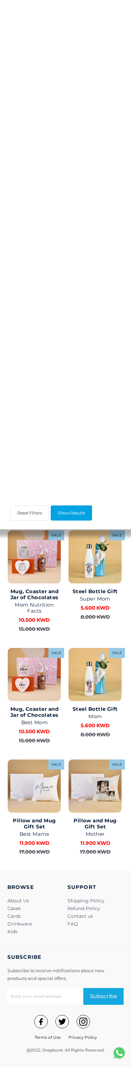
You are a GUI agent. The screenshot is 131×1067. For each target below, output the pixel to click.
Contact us (80, 916)
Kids (12, 932)
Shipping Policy (86, 901)
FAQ (73, 924)
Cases (14, 908)
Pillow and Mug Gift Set (34, 823)
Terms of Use (48, 1037)
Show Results (71, 513)
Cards (14, 916)
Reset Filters (29, 513)
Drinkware (19, 924)
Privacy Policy (83, 1037)
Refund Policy (84, 908)
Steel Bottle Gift (95, 591)
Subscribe (103, 996)
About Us (18, 901)
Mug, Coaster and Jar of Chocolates (34, 594)
